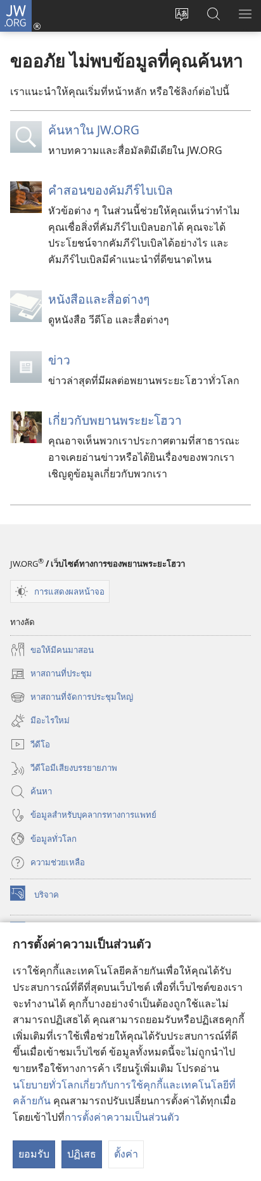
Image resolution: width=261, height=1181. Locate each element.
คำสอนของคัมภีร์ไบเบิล (110, 189)
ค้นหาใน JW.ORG (93, 129)
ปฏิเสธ (81, 1154)
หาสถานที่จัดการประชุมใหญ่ (71, 698)
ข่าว (59, 359)
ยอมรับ (33, 1154)
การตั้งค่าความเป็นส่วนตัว (122, 1117)
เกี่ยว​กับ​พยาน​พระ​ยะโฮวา (115, 420)
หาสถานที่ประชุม (51, 674)
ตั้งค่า (126, 1154)
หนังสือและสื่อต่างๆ (99, 298)
